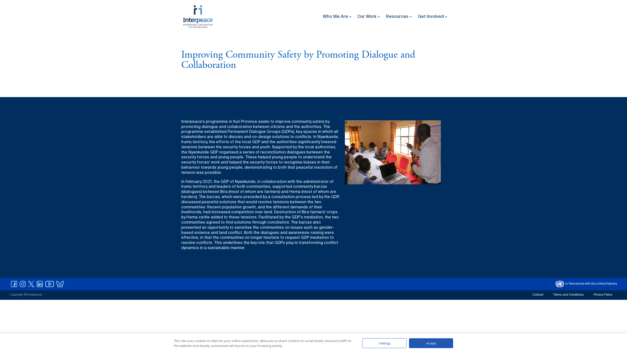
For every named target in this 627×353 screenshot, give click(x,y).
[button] (337, 15)
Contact (537, 294)
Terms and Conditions (568, 294)
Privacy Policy (603, 294)
